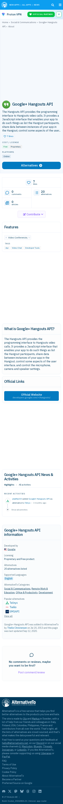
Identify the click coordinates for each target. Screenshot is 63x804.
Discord (40, 743)
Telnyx (27, 503)
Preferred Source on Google (17, 783)
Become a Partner (12, 779)
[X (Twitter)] (9, 791)
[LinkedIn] (40, 791)
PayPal (6, 756)
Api (7, 248)
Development (46, 592)
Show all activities (19, 509)
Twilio (13, 607)
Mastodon (27, 746)
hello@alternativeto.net (15, 743)
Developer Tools (32, 248)
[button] (8, 136)
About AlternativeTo (13, 775)
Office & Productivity (27, 592)
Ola (25, 718)
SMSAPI (14, 611)
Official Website (31, 396)
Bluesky (38, 746)
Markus (36, 718)
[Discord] (3, 791)
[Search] (52, 5)
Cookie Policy (9, 772)
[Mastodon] (15, 791)
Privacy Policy (9, 768)
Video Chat (17, 248)
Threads (47, 746)
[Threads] (28, 791)
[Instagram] (34, 791)
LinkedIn (22, 749)
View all (8, 616)
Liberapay (46, 753)
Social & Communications (17, 588)
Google (11, 549)
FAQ (4, 760)
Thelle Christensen (17, 627)
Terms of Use (9, 764)
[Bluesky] (22, 791)
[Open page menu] (60, 4)
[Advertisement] (31, 62)
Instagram (7, 749)
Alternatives (29, 165)
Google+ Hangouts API (39, 499)
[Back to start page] (4, 5)
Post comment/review (31, 672)
